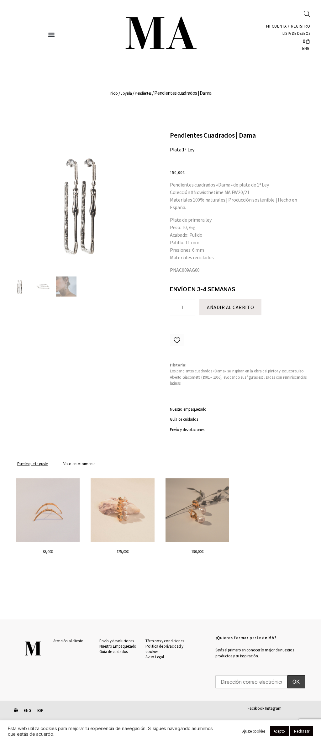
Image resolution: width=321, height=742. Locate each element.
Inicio (114, 93)
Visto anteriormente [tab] (79, 463)
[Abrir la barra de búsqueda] (307, 13)
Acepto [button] (279, 731)
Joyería (126, 93)
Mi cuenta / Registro (288, 26)
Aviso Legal (154, 657)
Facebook (256, 708)
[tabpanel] (160, 533)
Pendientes (143, 93)
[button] (51, 34)
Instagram (273, 708)
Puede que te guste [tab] (32, 463)
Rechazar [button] (301, 731)
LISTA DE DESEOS (296, 33)
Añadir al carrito (230, 307)
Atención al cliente (68, 641)
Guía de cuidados (184, 419)
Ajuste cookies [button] (253, 731)
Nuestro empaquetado (188, 409)
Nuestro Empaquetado (117, 646)
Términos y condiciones (164, 641)
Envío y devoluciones (187, 429)
